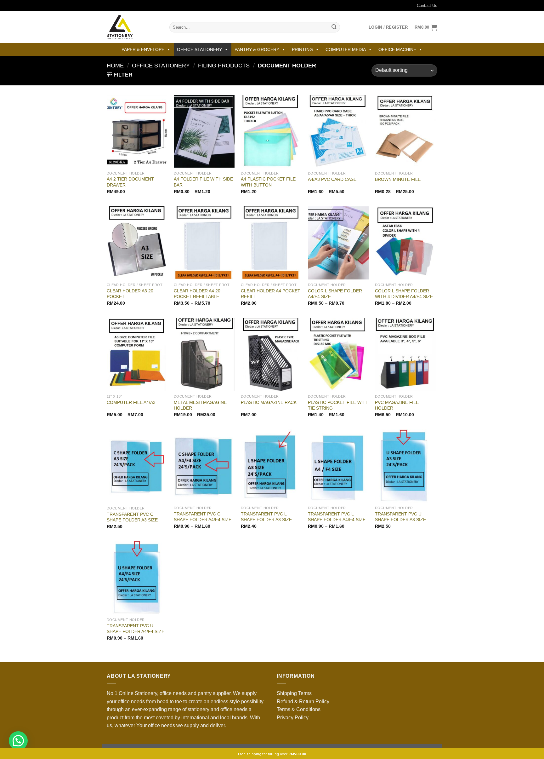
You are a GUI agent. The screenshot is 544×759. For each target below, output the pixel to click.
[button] (18, 740)
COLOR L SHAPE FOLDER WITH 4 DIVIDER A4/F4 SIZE (404, 293)
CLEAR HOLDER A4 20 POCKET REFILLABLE (197, 293)
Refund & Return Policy (303, 701)
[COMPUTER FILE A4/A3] (137, 354)
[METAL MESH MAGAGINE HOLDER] (204, 354)
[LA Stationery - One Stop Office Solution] (133, 27)
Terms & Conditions (298, 709)
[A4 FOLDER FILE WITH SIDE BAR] (204, 131)
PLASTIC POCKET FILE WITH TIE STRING (338, 405)
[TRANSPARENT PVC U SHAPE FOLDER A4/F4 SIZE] (137, 577)
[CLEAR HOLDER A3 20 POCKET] (137, 242)
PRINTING (302, 49)
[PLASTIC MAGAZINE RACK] (271, 354)
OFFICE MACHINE (397, 49)
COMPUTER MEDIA (346, 49)
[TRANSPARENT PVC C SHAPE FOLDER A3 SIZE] (137, 466)
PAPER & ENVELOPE (143, 49)
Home (115, 65)
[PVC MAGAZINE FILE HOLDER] (405, 354)
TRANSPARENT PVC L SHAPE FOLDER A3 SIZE (266, 516)
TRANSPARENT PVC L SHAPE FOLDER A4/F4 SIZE (337, 516)
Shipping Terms (294, 693)
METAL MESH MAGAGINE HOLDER (200, 405)
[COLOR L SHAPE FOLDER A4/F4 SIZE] (338, 242)
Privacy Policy (293, 717)
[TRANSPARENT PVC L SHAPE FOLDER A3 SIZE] (271, 466)
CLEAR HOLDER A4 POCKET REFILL (270, 293)
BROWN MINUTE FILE (398, 179)
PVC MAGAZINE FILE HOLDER (397, 405)
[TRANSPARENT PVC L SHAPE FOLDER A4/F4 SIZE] (338, 466)
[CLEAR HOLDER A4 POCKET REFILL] (271, 242)
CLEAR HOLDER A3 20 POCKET (130, 293)
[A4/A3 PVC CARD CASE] (338, 131)
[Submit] (334, 27)
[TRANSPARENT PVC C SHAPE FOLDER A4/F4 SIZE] (204, 466)
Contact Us (427, 5)
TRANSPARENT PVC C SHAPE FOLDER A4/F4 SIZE (202, 516)
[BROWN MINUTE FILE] (405, 131)
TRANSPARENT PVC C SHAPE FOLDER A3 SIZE (132, 517)
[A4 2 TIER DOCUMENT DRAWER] (137, 131)
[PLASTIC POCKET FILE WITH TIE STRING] (338, 354)
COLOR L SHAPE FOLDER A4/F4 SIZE (335, 293)
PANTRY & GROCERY (257, 49)
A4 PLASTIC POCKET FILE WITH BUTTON (268, 181)
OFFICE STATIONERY (199, 49)
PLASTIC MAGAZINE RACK (269, 402)
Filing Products (224, 65)
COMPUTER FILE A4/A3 (131, 402)
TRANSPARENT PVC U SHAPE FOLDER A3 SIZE (400, 516)
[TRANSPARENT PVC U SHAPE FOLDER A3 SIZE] (405, 466)
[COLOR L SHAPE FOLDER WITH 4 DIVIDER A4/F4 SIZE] (405, 242)
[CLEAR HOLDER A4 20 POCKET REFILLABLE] (204, 242)
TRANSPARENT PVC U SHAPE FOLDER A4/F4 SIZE (135, 628)
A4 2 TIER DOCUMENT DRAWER (130, 181)
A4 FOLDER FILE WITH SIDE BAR (203, 181)
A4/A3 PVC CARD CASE (332, 179)
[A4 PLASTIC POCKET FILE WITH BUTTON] (271, 131)
